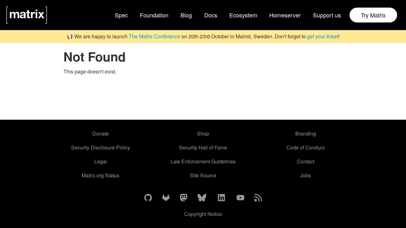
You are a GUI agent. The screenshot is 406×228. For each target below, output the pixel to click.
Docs (210, 15)
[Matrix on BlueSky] (202, 198)
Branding (305, 133)
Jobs (305, 175)
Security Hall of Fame (203, 147)
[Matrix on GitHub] (148, 198)
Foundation (154, 15)
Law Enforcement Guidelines (203, 161)
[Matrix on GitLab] (166, 198)
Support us (327, 15)
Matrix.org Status (100, 175)
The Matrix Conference (154, 36)
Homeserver (285, 15)
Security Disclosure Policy (100, 147)
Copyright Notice (203, 214)
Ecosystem (243, 15)
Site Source (203, 175)
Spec (121, 15)
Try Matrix (373, 15)
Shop (203, 133)
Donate (100, 133)
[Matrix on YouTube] (240, 198)
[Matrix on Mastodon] (183, 198)
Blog (186, 15)
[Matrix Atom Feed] (258, 198)
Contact (305, 161)
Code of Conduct (305, 147)
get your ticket (322, 36)
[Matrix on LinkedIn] (221, 198)
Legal (100, 161)
